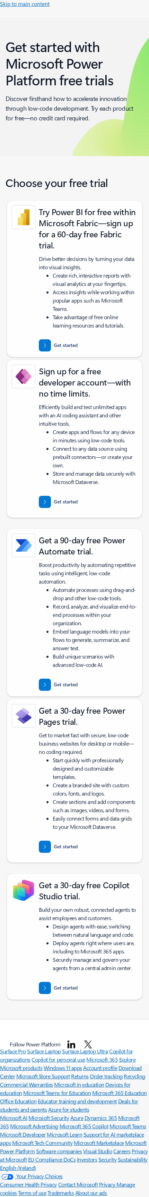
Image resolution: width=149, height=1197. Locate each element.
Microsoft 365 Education (119, 1092)
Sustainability (133, 1159)
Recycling (134, 1076)
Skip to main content (25, 3)
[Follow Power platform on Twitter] (88, 1044)
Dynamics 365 (101, 1117)
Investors (87, 1159)
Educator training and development (77, 1101)
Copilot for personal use (58, 1059)
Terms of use (32, 1192)
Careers (122, 1151)
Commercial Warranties (26, 1084)
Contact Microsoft (78, 1184)
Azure (77, 1117)
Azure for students (68, 1109)
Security (107, 1159)
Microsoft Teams (127, 1126)
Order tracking (106, 1076)
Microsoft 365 (102, 1059)
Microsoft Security (48, 1117)
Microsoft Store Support (43, 1076)
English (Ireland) (18, 1167)
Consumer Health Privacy (28, 1184)
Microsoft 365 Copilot (84, 1126)
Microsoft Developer (23, 1134)
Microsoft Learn (64, 1134)
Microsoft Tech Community (42, 1142)
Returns (80, 1076)
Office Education (18, 1101)
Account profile (100, 1067)
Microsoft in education (79, 1084)
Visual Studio (97, 1151)
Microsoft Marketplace (99, 1142)
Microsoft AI (13, 1117)
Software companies (59, 1151)
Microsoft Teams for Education (57, 1092)
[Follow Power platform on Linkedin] (71, 1044)
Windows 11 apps (63, 1067)
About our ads (91, 1192)
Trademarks (60, 1192)
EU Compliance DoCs (52, 1159)
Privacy (107, 1184)
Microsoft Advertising (34, 1126)
